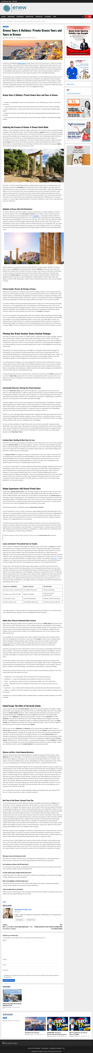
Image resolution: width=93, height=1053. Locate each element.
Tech (27, 1029)
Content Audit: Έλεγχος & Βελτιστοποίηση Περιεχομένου (57, 1033)
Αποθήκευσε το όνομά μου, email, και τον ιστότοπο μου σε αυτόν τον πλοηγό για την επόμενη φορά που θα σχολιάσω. (31, 976)
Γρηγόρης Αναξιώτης (8, 37)
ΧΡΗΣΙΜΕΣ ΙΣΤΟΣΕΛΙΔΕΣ (55, 1048)
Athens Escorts (70, 84)
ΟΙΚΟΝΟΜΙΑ (11, 16)
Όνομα (5, 959)
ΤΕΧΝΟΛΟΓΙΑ (38, 16)
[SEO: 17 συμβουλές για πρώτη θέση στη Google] (79, 1024)
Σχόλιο (5, 940)
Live (90, 16)
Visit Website (19, 920)
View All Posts (31, 920)
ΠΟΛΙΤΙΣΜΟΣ (20, 16)
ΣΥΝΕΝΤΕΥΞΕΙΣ (29, 16)
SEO (63, 1048)
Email (4, 965)
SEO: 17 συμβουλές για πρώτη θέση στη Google (78, 1033)
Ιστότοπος (5, 970)
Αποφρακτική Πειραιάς (32, 1032)
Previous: (18, 927)
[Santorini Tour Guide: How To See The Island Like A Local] (12, 995)
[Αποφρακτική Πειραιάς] (35, 1024)
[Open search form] (82, 16)
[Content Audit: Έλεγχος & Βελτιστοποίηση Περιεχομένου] (57, 1024)
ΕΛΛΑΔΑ (3, 16)
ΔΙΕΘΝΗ (5, 1017)
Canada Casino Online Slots (74, 93)
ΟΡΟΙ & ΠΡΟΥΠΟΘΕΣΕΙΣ (34, 1048)
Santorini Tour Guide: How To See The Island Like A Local (12, 1004)
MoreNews (51, 1051)
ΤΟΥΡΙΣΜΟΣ (48, 16)
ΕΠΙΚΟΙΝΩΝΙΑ (44, 1048)
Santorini (54, 558)
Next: (48, 927)
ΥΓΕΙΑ (54, 16)
